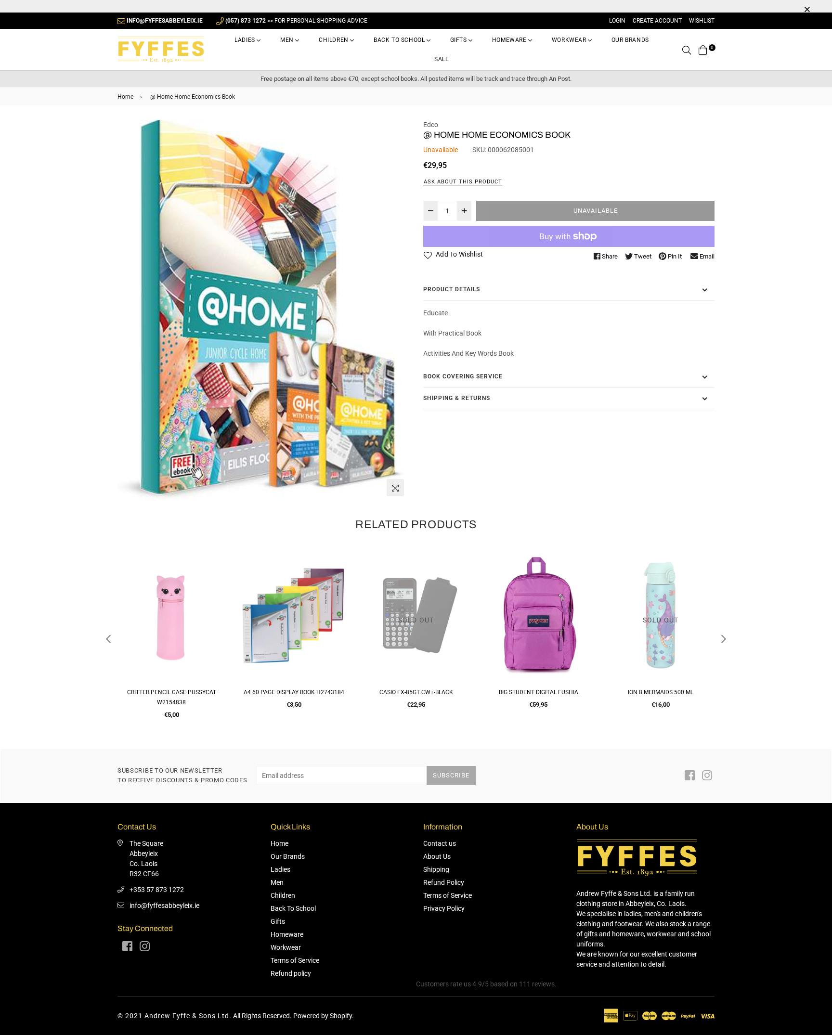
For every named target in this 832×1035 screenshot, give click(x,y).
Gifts (459, 40)
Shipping (436, 869)
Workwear (570, 40)
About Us (437, 856)
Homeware (510, 40)
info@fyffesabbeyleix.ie (164, 905)
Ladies (245, 40)
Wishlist (702, 20)
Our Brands (630, 40)
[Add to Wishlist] (214, 592)
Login (617, 20)
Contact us (439, 843)
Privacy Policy (444, 908)
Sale (441, 59)
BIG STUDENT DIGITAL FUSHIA (538, 692)
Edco (430, 125)
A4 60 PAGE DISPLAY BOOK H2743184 (294, 692)
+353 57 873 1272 (157, 889)
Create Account (657, 20)
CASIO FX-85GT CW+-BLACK (416, 692)
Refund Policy (443, 882)
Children (334, 40)
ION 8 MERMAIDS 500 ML (660, 692)
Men (287, 40)
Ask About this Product (463, 182)
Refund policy (291, 973)
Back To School (400, 40)
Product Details (451, 289)
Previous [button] (108, 639)
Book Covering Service (463, 376)
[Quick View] (214, 573)
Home (125, 96)
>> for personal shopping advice (296, 20)
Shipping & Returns (456, 398)
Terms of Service (295, 960)
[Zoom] (395, 487)
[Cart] (703, 49)
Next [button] (723, 639)
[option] (263, 310)
